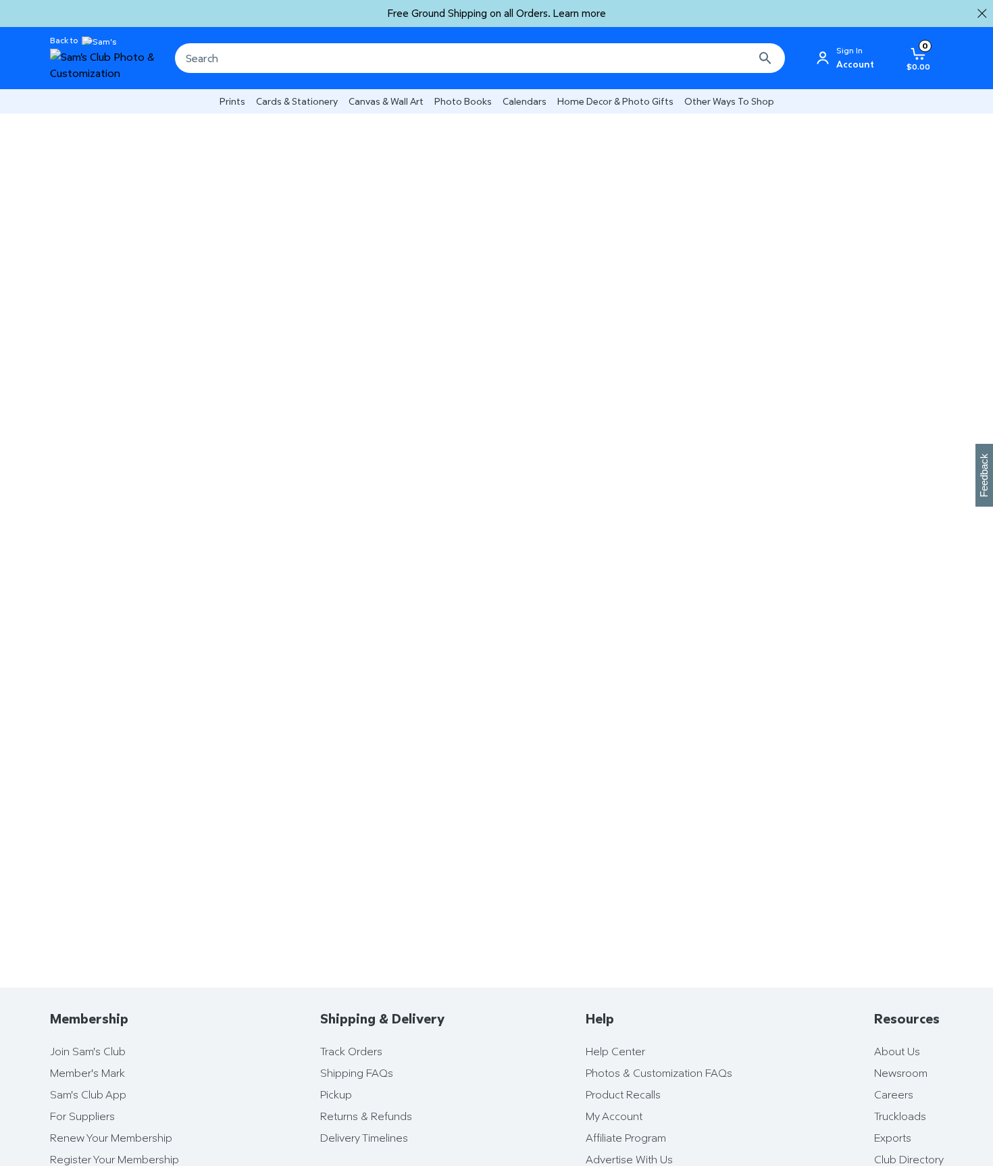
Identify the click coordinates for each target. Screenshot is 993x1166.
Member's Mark (87, 1072)
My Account (614, 1116)
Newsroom (900, 1072)
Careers (893, 1094)
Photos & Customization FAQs (659, 1072)
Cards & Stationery (297, 101)
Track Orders (351, 1051)
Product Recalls (623, 1094)
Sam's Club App (88, 1094)
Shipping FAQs (356, 1072)
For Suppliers (82, 1116)
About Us (897, 1051)
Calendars (524, 101)
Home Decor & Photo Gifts (615, 101)
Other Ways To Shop (729, 101)
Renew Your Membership (111, 1137)
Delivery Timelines (364, 1137)
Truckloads (900, 1116)
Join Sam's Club (88, 1051)
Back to (64, 40)
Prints (232, 101)
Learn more (579, 13)
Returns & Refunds (366, 1116)
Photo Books (463, 101)
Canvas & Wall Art (386, 101)
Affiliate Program (626, 1137)
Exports (892, 1137)
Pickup (336, 1094)
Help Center (615, 1051)
